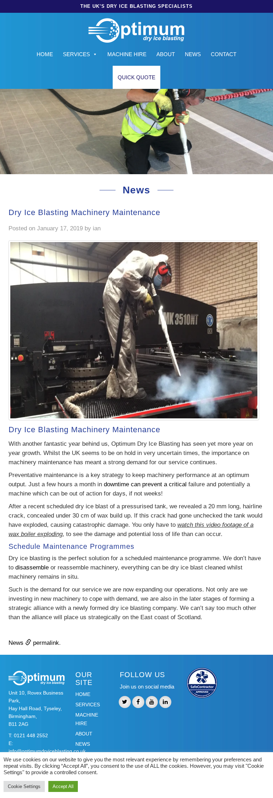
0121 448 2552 (31, 735)
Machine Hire (126, 54)
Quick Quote (136, 77)
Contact (223, 54)
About (165, 54)
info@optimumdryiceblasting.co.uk (47, 751)
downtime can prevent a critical (145, 484)
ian (97, 228)
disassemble (31, 567)
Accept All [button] (63, 786)
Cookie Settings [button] (24, 786)
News (193, 54)
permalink (46, 642)
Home (45, 54)
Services (76, 54)
